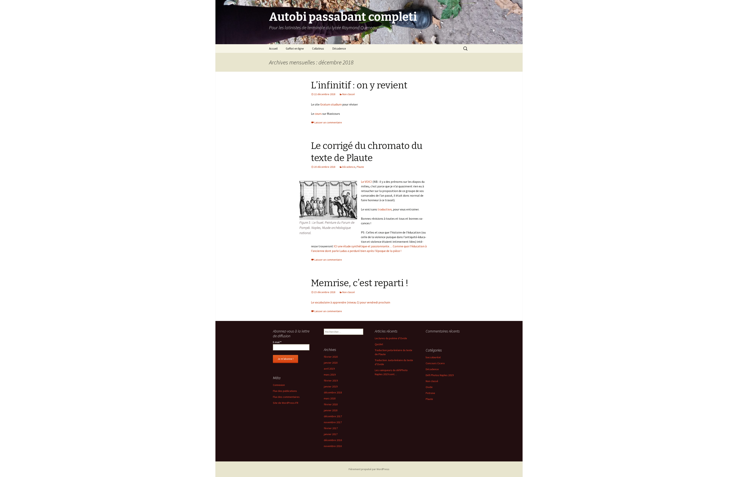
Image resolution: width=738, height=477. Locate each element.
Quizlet (379, 344)
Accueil (273, 48)
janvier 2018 (330, 410)
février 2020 (331, 356)
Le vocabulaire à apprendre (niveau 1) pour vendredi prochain (350, 302)
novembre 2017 (333, 422)
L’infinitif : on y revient (359, 85)
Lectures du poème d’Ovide (391, 338)
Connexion (279, 385)
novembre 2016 (333, 446)
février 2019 (331, 380)
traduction (385, 209)
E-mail (277, 342)
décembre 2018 (333, 392)
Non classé (348, 94)
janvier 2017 (330, 434)
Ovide (429, 387)
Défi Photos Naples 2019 (440, 375)
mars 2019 (330, 374)
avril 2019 (329, 368)
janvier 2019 (330, 386)
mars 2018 (330, 398)
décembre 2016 (333, 440)
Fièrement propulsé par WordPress (369, 469)
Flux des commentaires (286, 397)
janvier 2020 (330, 362)
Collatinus (318, 48)
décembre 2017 (333, 416)
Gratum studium (331, 104)
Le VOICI (366, 182)
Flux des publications (285, 391)
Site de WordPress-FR (285, 403)
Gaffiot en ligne (295, 48)
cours (318, 114)
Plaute (360, 167)
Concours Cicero (435, 363)
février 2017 (331, 428)
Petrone (430, 393)
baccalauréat (433, 357)
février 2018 (331, 404)
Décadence (339, 48)
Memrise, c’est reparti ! (359, 283)
